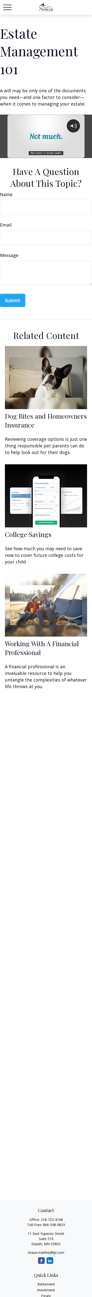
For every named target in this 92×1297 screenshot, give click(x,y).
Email (6, 225)
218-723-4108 (52, 1219)
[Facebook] (41, 1260)
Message (9, 255)
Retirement (46, 1284)
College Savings (28, 534)
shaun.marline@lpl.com (46, 1252)
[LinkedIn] (50, 1260)
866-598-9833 (54, 1224)
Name (6, 194)
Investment (46, 1290)
